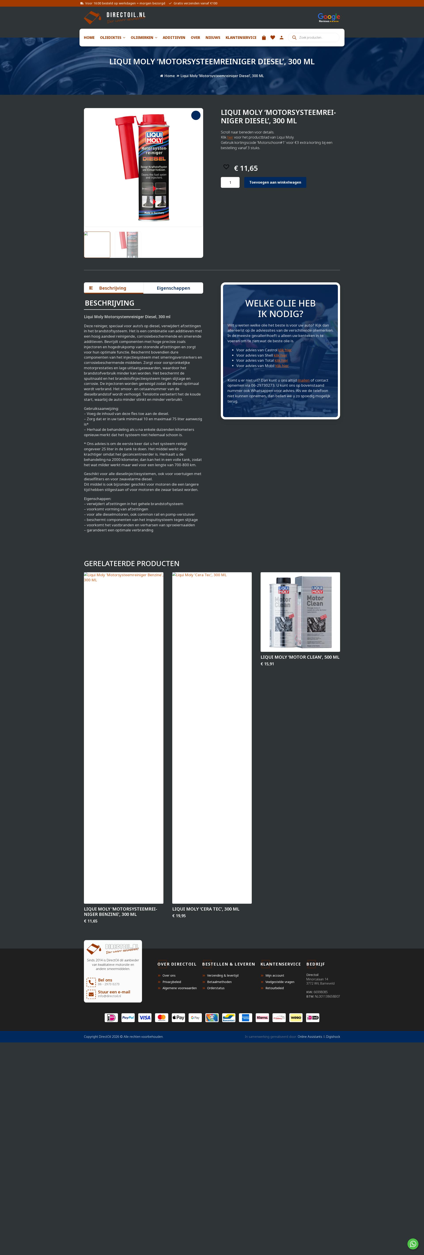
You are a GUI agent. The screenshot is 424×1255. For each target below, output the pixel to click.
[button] (196, 115)
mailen (304, 380)
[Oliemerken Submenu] (155, 37)
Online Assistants (310, 1036)
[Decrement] (224, 182)
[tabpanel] (143, 416)
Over (195, 37)
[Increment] (236, 182)
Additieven (174, 37)
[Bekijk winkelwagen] (264, 37)
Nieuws (213, 37)
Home (89, 37)
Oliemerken (142, 37)
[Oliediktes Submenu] (123, 37)
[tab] (114, 288)
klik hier (285, 349)
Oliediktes (110, 37)
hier (230, 137)
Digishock (333, 1036)
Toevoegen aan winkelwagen (275, 182)
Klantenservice (241, 37)
